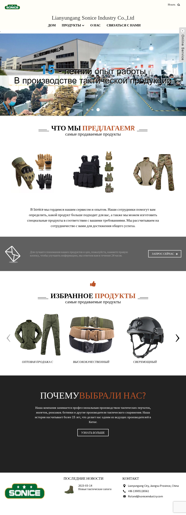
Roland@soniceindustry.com (145, 496)
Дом (52, 25)
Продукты (71, 25)
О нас (95, 25)
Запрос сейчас (163, 253)
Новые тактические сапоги (95, 489)
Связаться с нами (124, 25)
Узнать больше (93, 432)
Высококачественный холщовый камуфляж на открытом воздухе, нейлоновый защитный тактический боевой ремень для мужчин (91, 362)
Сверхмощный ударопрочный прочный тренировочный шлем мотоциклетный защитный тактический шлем (145, 362)
